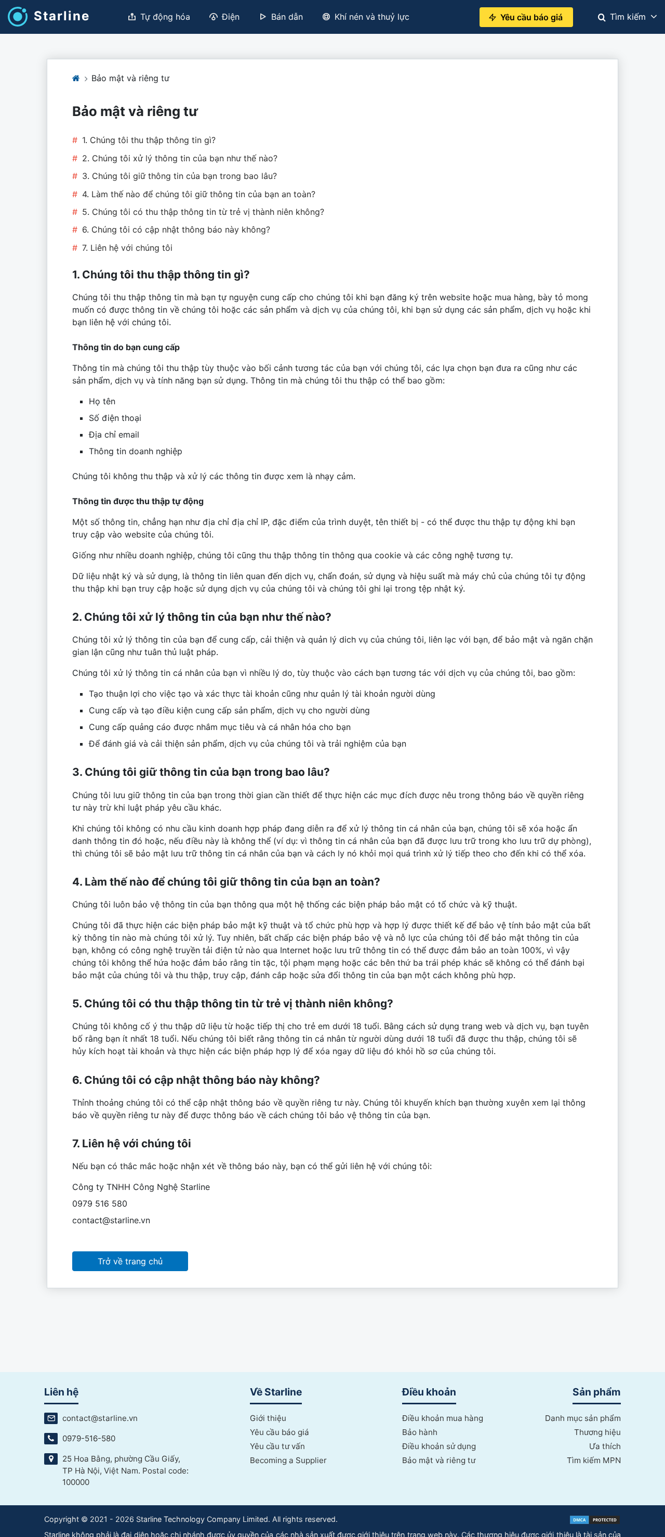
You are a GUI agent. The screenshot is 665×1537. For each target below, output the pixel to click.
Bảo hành (419, 1432)
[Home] (76, 78)
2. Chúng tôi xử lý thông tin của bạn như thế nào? (179, 158)
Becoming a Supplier (288, 1460)
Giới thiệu (268, 1418)
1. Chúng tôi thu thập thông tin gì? (149, 140)
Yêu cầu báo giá (279, 1432)
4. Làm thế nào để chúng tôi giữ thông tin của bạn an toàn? (198, 194)
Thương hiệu (597, 1432)
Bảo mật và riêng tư (438, 1460)
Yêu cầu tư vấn (277, 1446)
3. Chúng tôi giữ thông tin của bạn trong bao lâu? (179, 176)
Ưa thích (605, 1446)
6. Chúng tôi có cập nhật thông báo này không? (176, 229)
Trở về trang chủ (130, 1261)
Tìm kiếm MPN (594, 1460)
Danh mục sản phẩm (583, 1418)
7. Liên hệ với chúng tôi (127, 247)
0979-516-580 (88, 1438)
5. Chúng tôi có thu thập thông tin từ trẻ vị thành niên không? (203, 212)
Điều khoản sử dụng (439, 1446)
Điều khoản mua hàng (442, 1418)
